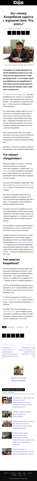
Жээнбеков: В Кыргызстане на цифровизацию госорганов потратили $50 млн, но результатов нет (10, 353)
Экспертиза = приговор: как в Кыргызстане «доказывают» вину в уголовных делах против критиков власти (23, 402)
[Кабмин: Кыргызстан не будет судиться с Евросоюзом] (7, 414)
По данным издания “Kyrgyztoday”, (14, 94)
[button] (3, 2)
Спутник (14, 475)
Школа (30, 473)
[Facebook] (9, 33)
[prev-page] (3, 459)
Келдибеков (20, 327)
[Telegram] (23, 33)
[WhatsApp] (28, 33)
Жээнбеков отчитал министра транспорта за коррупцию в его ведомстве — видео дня (27, 352)
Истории (13, 473)
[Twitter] (14, 33)
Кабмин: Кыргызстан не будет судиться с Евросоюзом (22, 414)
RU (24, 475)
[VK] (19, 33)
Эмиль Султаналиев (14, 28)
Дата (24, 473)
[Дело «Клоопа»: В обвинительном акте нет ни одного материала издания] (7, 451)
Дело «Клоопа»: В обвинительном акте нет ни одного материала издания (23, 451)
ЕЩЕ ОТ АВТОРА (8, 392)
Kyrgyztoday (11, 327)
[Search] (34, 2)
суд (27, 327)
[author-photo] (18, 375)
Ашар (20, 475)
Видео (19, 473)
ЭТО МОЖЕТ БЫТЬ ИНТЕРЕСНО (13, 390)
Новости (6, 473)
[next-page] (6, 459)
